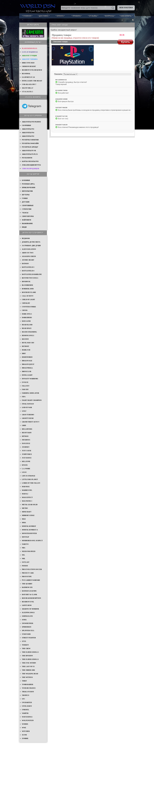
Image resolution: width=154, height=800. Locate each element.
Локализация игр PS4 (31, 165)
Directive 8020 (28, 63)
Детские (26, 202)
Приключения (28, 187)
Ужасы (25, 213)
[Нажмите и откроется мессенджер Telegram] (31, 110)
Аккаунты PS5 (28, 129)
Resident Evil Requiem (32, 70)
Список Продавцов (30, 168)
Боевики (26, 180)
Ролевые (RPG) (28, 184)
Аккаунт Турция (29, 55)
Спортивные (28, 205)
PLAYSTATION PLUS (29, 48)
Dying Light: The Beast (32, 81)
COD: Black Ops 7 (29, 84)
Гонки (25, 198)
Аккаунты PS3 (28, 136)
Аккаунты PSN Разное (31, 122)
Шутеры (25, 195)
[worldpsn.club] (38, 6)
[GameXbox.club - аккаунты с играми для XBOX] (33, 37)
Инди (24, 227)
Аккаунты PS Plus (30, 154)
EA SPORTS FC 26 (28, 77)
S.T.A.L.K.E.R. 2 (27, 91)
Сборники (26, 125)
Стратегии (26, 209)
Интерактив (27, 191)
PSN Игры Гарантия (30, 140)
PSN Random (27, 158)
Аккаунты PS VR (29, 150)
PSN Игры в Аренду (30, 147)
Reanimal (26, 73)
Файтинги (26, 220)
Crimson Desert (29, 66)
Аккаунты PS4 (28, 132)
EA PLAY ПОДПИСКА (30, 52)
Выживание (27, 223)
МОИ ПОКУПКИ (126, 8)
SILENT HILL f (27, 88)
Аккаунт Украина (30, 59)
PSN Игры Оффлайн (30, 143)
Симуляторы (28, 216)
